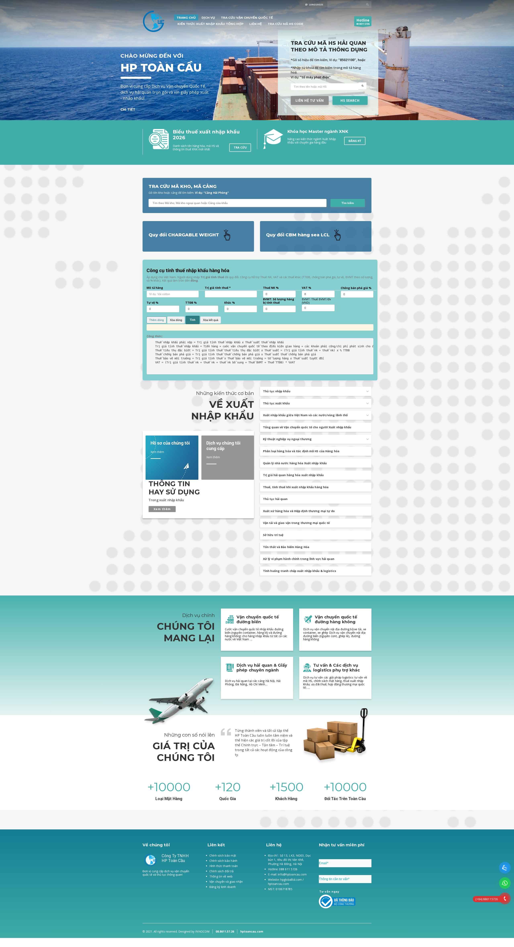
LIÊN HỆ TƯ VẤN (310, 100)
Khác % (229, 302)
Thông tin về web (221, 876)
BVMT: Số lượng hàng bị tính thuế (278, 301)
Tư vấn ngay (329, 891)
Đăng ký (355, 141)
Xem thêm (162, 509)
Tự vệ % (152, 302)
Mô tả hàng (155, 288)
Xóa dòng (176, 320)
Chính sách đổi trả (221, 871)
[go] (367, 4)
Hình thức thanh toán (223, 866)
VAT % (306, 288)
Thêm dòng (156, 320)
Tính (192, 319)
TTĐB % (191, 302)
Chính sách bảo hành (223, 861)
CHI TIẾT (127, 110)
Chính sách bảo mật (222, 855)
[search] (362, 85)
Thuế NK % (271, 288)
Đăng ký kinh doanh (222, 887)
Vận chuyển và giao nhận (226, 881)
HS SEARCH (350, 100)
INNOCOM (202, 931)
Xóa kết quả (210, 320)
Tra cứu (240, 147)
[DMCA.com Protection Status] (169, 898)
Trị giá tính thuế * (218, 288)
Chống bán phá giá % (356, 288)
